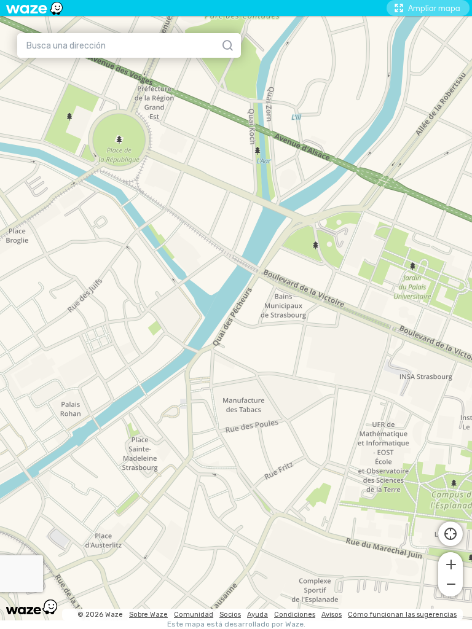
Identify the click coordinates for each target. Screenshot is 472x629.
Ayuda (257, 615)
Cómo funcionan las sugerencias (402, 615)
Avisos (331, 615)
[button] (450, 563)
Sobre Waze (148, 615)
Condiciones (294, 615)
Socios (230, 615)
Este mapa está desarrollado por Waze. (236, 624)
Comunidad (193, 615)
